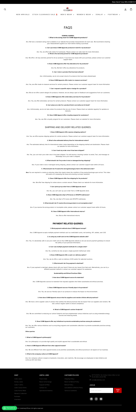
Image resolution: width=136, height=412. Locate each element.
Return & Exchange (45, 382)
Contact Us (43, 387)
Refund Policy (68, 385)
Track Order (43, 379)
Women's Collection (20, 393)
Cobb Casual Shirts (20, 387)
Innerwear (17, 399)
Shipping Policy (69, 379)
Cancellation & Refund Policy (73, 387)
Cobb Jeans (18, 379)
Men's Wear (67, 14)
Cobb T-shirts (18, 385)
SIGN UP (117, 390)
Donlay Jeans (18, 382)
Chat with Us (10, 408)
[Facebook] (91, 399)
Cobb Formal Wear (20, 390)
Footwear (113, 14)
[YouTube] (101, 399)
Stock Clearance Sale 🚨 (45, 14)
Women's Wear (84, 14)
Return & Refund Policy (71, 382)
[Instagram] (96, 399)
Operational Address (46, 390)
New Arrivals (23, 14)
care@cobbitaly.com (98, 380)
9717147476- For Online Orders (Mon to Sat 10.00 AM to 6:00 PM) (106, 376)
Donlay (100, 14)
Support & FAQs (44, 385)
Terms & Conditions (70, 390)
